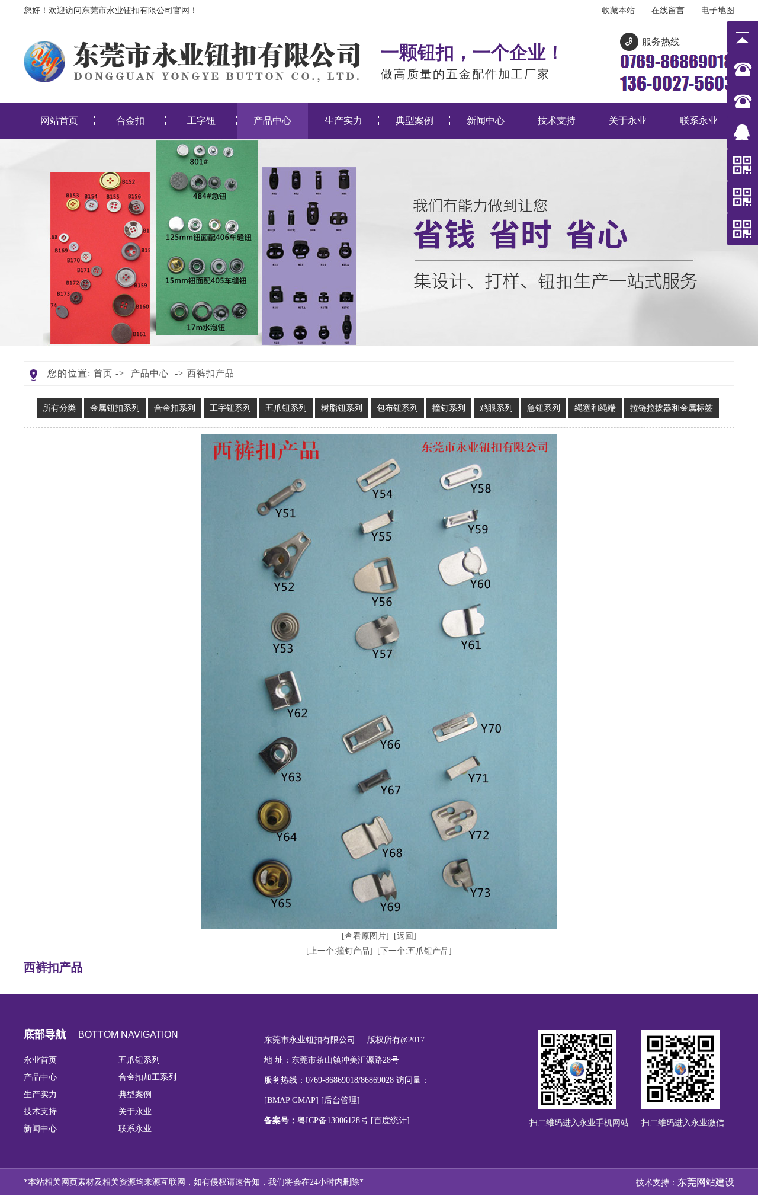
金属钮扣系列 (115, 408)
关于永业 (628, 121)
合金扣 (130, 121)
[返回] (405, 936)
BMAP (278, 1100)
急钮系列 (543, 408)
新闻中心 (486, 121)
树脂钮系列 (341, 408)
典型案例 (414, 121)
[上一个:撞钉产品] (339, 950)
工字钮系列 (230, 408)
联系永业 (699, 121)
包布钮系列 (397, 408)
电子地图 (717, 10)
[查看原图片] (365, 936)
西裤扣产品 (211, 373)
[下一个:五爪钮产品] (414, 950)
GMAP (304, 1100)
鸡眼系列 (496, 408)
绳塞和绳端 (595, 408)
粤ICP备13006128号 (334, 1120)
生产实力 (343, 121)
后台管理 (340, 1100)
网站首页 (59, 121)
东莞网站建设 (705, 1182)
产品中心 (272, 121)
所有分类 (59, 408)
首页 (103, 373)
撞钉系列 (448, 408)
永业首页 (40, 1060)
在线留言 (668, 10)
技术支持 (557, 121)
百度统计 (390, 1120)
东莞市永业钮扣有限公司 (127, 10)
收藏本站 (618, 10)
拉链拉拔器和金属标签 (671, 408)
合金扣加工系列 (147, 1077)
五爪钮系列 (286, 408)
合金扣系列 (174, 408)
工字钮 (201, 121)
